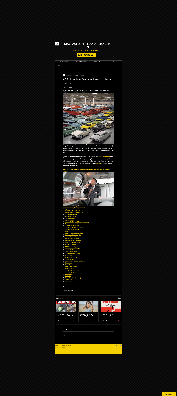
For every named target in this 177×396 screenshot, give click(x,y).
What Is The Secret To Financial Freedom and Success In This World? (109, 315)
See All (119, 298)
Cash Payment (94, 51)
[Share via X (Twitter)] (67, 286)
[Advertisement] (41, 375)
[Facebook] (120, 345)
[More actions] (113, 75)
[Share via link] (73, 286)
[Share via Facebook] (63, 286)
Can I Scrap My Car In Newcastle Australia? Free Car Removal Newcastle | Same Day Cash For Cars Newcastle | (66, 315)
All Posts (58, 65)
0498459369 (65, 347)
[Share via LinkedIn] (70, 286)
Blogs (56, 351)
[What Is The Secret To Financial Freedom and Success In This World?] (111, 306)
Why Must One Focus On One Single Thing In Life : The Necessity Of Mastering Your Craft (88, 315)
